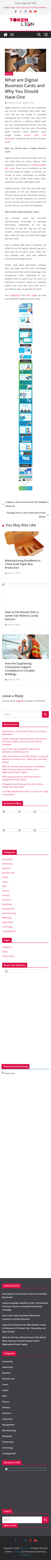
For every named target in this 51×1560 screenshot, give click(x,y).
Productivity (7, 922)
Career (5, 877)
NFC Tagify (32, 295)
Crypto (5, 881)
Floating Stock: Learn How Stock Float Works (26, 514)
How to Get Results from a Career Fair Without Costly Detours (22, 615)
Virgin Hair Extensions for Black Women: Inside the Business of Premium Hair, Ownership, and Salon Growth (25, 759)
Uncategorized (8, 931)
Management (8, 908)
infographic (15, 295)
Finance (5, 890)
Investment (7, 904)
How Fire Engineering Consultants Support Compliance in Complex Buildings (20, 669)
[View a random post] (45, 34)
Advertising (7, 863)
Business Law (8, 872)
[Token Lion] (5, 34)
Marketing (6, 917)
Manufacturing (9, 913)
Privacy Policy (8, 956)
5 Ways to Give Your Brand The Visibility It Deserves (27, 504)
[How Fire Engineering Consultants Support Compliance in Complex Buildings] (25, 636)
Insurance (6, 899)
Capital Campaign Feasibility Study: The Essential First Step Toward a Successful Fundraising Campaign (24, 741)
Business (9, 74)
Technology (7, 926)
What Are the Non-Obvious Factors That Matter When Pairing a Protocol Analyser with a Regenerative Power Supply (23, 769)
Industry (6, 895)
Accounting (7, 859)
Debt (4, 886)
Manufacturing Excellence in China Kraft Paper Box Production (22, 564)
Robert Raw (29, 103)
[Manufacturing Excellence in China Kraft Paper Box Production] (25, 533)
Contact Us (7, 947)
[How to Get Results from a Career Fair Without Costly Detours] (25, 584)
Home (4, 951)
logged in (20, 700)
